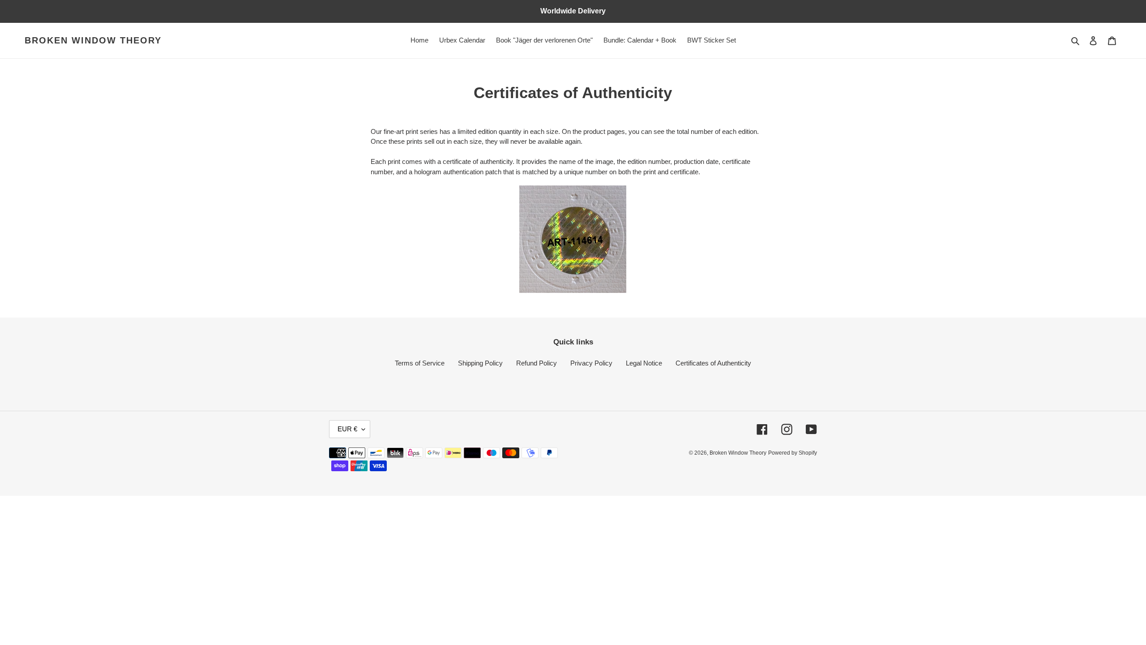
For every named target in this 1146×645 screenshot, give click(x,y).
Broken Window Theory (93, 40)
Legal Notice (644, 363)
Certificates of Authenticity (713, 363)
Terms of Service (420, 363)
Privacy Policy (591, 363)
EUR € (347, 429)
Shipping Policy (480, 363)
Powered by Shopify (792, 453)
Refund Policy (536, 363)
